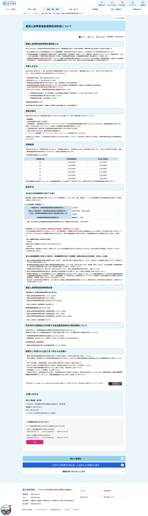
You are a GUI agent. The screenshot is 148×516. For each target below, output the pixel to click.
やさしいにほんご (112, 5)
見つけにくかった (62, 437)
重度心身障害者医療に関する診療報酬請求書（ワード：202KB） (47, 345)
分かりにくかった (62, 431)
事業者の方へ (137, 9)
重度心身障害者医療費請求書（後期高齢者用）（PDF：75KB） (46, 313)
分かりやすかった (33, 431)
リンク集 (66, 510)
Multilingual (122, 5)
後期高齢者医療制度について (34, 102)
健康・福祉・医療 (53, 9)
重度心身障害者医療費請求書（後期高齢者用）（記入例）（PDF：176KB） (49, 316)
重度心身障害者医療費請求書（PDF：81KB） (41, 298)
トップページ (36, 13)
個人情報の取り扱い (55, 510)
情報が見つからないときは (73, 471)
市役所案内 (107, 491)
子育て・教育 (31, 9)
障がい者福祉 (56, 13)
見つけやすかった (33, 437)
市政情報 (95, 9)
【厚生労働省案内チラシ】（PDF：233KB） (62, 374)
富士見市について (109, 497)
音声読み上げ (101, 5)
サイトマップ (132, 5)
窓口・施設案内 (116, 9)
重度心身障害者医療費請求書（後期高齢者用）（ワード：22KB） (47, 311)
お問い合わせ (84, 497)
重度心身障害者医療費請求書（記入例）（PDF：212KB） (44, 300)
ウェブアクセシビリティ (41, 510)
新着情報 (143, 5)
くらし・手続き (10, 9)
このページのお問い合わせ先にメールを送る (42, 413)
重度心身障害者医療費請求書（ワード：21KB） (41, 295)
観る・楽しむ (74, 9)
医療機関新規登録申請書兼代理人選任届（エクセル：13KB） (46, 336)
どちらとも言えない (48, 431)
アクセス (82, 491)
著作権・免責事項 (27, 510)
